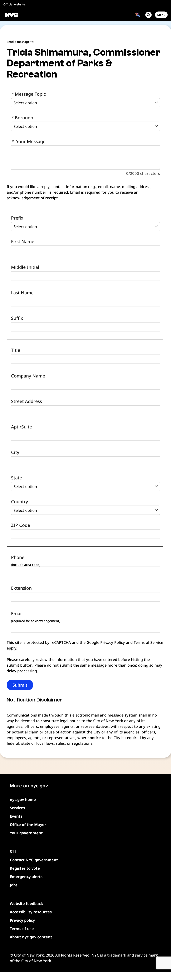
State (16, 478)
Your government (26, 832)
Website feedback (26, 903)
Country (19, 501)
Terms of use (22, 928)
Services (17, 807)
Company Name (28, 376)
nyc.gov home (23, 799)
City (15, 452)
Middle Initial (25, 267)
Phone (17, 557)
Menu (161, 15)
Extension (21, 588)
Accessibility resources (31, 911)
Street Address (26, 401)
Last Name (22, 293)
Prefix (17, 218)
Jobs (14, 884)
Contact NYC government (34, 859)
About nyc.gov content (31, 936)
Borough (22, 117)
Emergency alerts (26, 876)
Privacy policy (22, 920)
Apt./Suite (21, 427)
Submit (20, 685)
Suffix (17, 318)
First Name (22, 241)
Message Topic (28, 94)
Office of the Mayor (28, 824)
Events (16, 816)
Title (15, 350)
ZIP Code (20, 525)
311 (13, 851)
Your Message (28, 141)
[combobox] (137, 14)
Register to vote (25, 868)
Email (17, 613)
